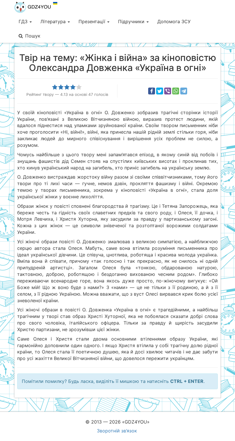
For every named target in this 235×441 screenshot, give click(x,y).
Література (53, 21)
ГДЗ (24, 21)
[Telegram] (183, 91)
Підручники (132, 21)
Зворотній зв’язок (117, 431)
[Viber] (167, 91)
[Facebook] (151, 91)
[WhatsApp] (175, 91)
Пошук (32, 36)
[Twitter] (159, 91)
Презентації (93, 21)
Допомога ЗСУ (174, 21)
